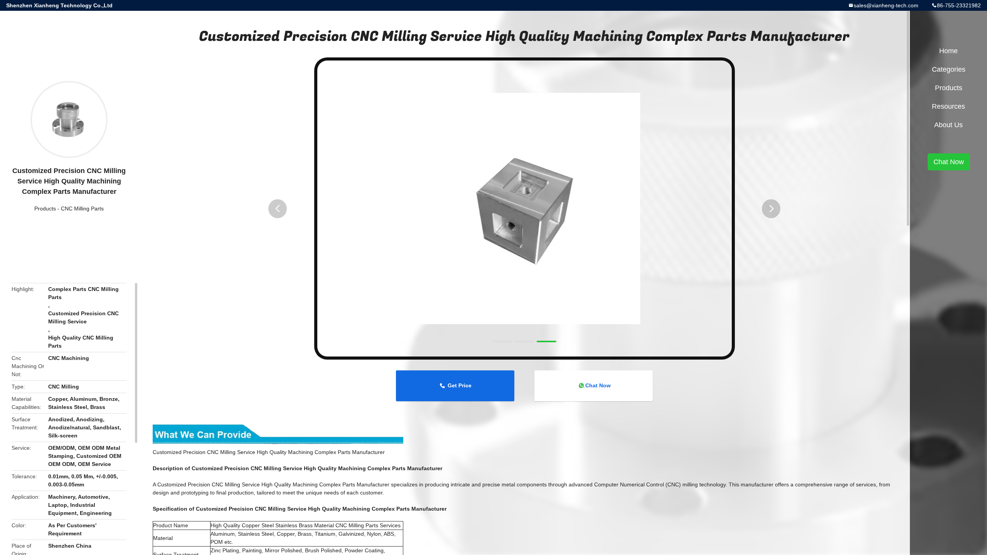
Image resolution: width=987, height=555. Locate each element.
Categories (948, 69)
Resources (948, 106)
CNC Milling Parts (82, 208)
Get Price (460, 385)
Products (45, 208)
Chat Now (598, 385)
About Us (948, 125)
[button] (277, 208)
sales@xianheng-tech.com (886, 5)
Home (948, 51)
